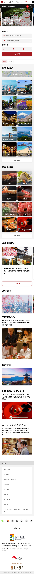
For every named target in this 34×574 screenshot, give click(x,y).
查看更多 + (17, 160)
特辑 (10, 61)
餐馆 (4, 61)
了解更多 (17, 283)
